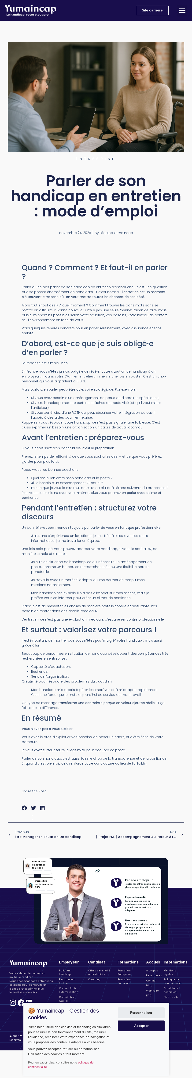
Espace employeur (139, 880)
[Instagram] (12, 1002)
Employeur (69, 962)
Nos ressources (136, 920)
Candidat (96, 962)
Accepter (141, 1026)
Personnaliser (141, 1012)
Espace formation (136, 897)
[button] (182, 10)
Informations (176, 962)
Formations (128, 962)
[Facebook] (21, 1002)
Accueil (153, 962)
